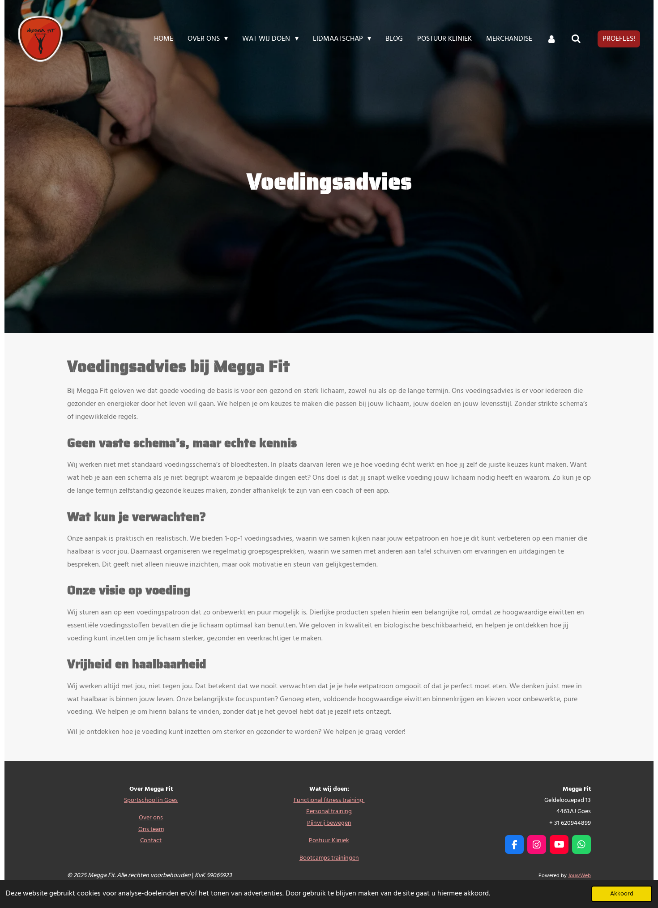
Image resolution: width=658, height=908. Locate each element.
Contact (151, 841)
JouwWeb (579, 876)
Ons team (151, 829)
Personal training (329, 811)
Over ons (151, 818)
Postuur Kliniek (329, 841)
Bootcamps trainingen (329, 858)
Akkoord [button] (621, 894)
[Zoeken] (576, 39)
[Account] (551, 39)
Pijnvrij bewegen (329, 823)
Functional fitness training (329, 800)
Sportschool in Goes (151, 800)
